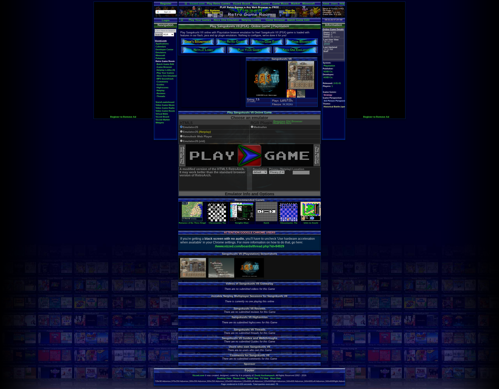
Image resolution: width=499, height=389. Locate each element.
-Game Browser (164, 67)
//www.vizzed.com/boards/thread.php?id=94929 (249, 246)
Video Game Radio (165, 108)
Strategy (328, 95)
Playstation (329, 66)
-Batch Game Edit (165, 64)
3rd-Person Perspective (335, 101)
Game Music (280, 3)
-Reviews (160, 93)
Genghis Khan (242, 223)
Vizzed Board (241, 3)
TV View (264, 378)
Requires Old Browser (287, 122)
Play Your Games (200, 19)
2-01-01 (337, 83)
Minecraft (308, 3)
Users (334, 3)
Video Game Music (165, 105)
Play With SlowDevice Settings (182, 155)
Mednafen (260, 127)
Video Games (261, 3)
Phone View (239, 378)
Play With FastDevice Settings (316, 155)
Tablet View (252, 378)
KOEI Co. (328, 71)
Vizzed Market (163, 119)
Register (165, 3)
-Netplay (160, 90)
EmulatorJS (190, 127)
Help (342, 3)
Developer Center (164, 49)
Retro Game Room (165, 61)
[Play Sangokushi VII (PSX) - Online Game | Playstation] (249, 16)
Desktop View (224, 378)
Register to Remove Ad (123, 117)
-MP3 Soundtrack (164, 79)
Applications (162, 43)
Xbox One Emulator (226, 19)
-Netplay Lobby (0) (165, 70)
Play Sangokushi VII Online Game (249, 112)
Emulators (161, 52)
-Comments (162, 81)
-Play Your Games (165, 73)
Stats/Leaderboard (165, 102)
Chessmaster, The (217, 223)
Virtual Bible (162, 114)
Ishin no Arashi (311, 223)
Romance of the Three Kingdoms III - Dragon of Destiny (205, 223)
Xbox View (275, 378)
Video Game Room (165, 111)
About (326, 3)
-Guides (160, 84)
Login (166, 20)
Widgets (160, 122)
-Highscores (162, 87)
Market (295, 3)
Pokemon (160, 58)
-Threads (160, 96)
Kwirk (266, 223)
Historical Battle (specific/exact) (340, 106)
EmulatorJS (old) (194, 141)
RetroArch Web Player (197, 136)
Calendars (161, 46)
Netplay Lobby (251, 19)
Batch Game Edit (298, 19)
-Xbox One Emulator (166, 76)
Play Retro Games (218, 3)
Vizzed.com (196, 3)
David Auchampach (265, 375)
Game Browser (275, 19)
